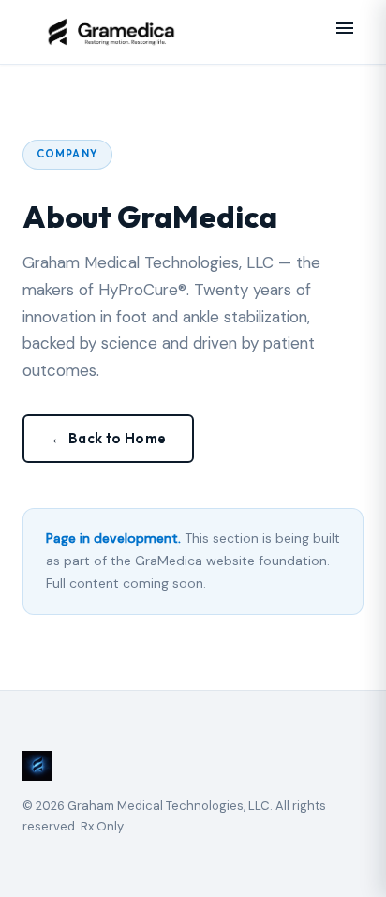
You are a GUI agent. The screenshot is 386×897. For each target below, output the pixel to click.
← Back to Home (108, 438)
